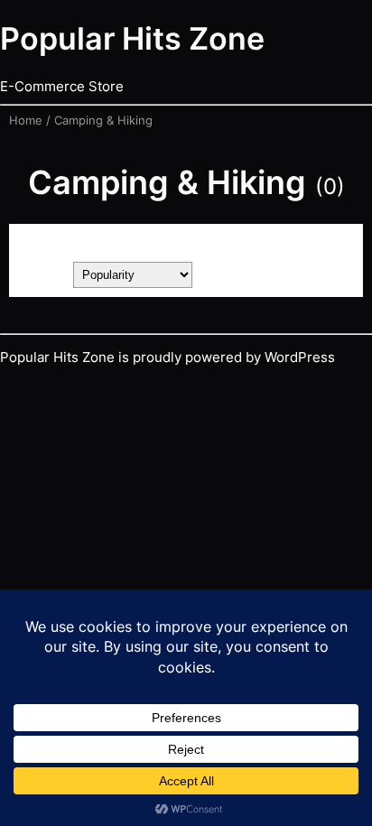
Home (25, 120)
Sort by (41, 274)
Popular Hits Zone (132, 38)
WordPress (300, 357)
